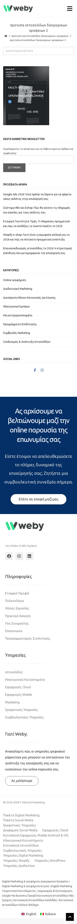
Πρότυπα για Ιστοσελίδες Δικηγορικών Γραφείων (40, 35)
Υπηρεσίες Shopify (16, 860)
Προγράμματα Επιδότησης (20, 324)
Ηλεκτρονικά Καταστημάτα (25, 679)
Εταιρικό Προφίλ (17, 593)
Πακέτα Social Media (18, 820)
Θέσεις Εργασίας (17, 608)
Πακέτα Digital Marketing (21, 815)
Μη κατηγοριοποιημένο (17, 315)
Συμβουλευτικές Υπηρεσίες (24, 717)
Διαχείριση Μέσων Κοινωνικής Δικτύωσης (29, 297)
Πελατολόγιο (14, 601)
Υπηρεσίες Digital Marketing (23, 855)
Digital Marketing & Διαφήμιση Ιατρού (25, 886)
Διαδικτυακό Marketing (17, 288)
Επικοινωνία (13, 631)
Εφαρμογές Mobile (18, 694)
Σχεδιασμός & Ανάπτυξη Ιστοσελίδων (27, 341)
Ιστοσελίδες (14, 672)
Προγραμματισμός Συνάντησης (27, 638)
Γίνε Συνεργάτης (17, 623)
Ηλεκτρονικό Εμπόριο (16, 306)
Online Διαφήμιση (14, 280)
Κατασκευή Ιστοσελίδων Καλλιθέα (35, 900)
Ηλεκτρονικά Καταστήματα (23, 840)
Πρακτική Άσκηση (18, 616)
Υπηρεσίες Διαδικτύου (19, 865)
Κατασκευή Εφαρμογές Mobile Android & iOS (36, 835)
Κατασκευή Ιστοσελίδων (21, 845)
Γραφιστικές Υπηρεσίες (21, 710)
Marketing (12, 702)
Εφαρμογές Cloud (18, 687)
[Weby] (18, 8)
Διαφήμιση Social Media (20, 830)
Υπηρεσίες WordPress (50, 860)
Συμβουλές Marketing (16, 332)
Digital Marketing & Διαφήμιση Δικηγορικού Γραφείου (35, 881)
